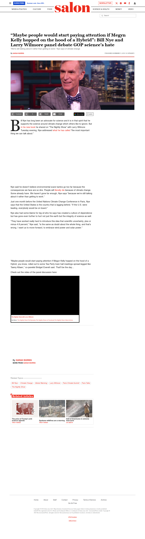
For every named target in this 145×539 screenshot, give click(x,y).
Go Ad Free (72, 503)
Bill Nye (15, 383)
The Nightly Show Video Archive (63, 320)
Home (36, 500)
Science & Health (101, 9)
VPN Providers (72, 517)
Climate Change (26, 383)
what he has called (61, 130)
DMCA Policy (72, 520)
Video (130, 9)
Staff (54, 500)
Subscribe (19, 3)
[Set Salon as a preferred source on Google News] (79, 114)
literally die (60, 190)
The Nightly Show (18, 387)
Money (119, 9)
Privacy (75, 500)
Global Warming (41, 383)
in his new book (28, 127)
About (46, 500)
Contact (64, 500)
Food (49, 9)
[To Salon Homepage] (72, 7)
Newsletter (105, 3)
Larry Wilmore (55, 383)
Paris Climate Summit (71, 383)
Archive (104, 500)
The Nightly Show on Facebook (45, 320)
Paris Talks (86, 383)
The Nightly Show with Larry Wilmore (22, 317)
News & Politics (19, 9)
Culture (37, 9)
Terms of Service (89, 500)
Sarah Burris (18, 53)
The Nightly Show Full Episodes (26, 320)
